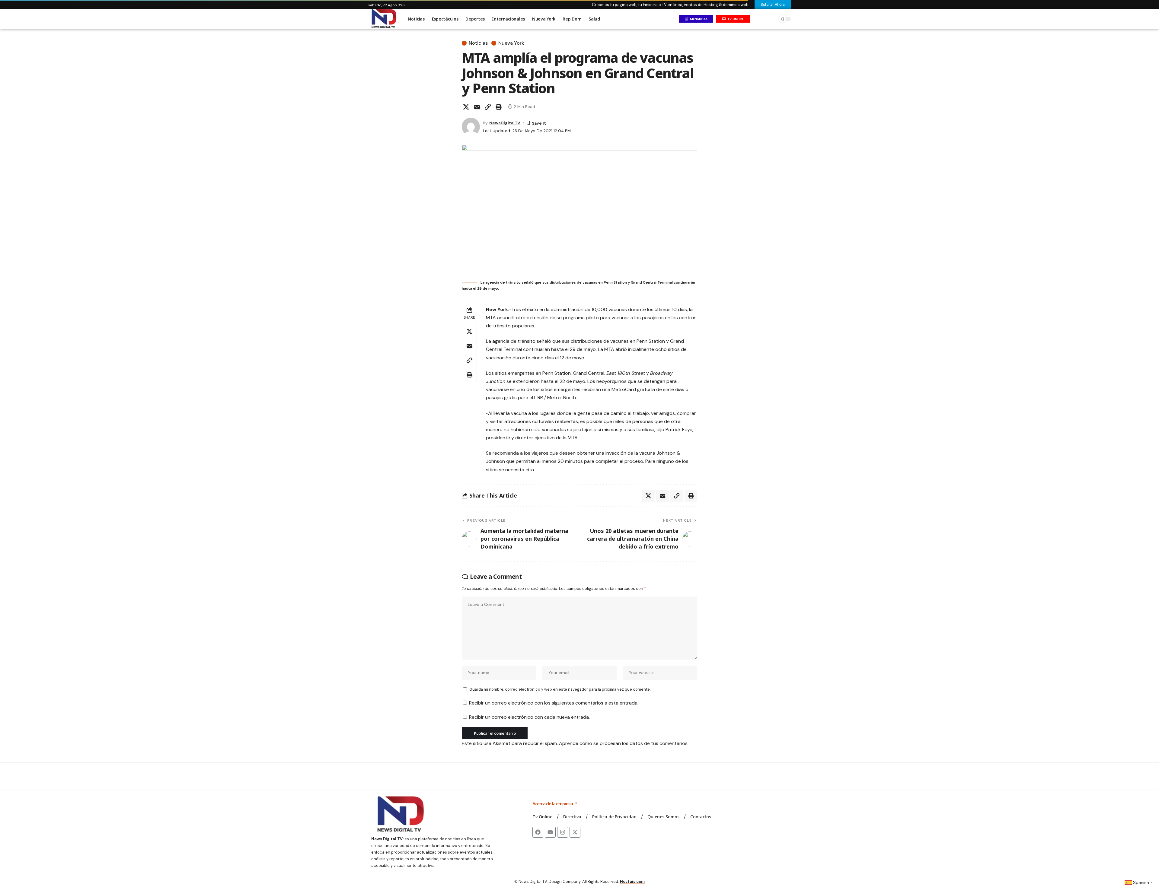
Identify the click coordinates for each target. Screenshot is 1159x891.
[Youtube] (550, 832)
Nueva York (511, 43)
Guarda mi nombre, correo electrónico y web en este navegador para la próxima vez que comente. (559, 689)
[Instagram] (562, 832)
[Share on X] (466, 107)
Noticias (478, 43)
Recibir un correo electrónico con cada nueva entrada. (529, 717)
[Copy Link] (488, 107)
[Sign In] (758, 19)
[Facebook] (537, 832)
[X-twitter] (575, 832)
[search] (771, 19)
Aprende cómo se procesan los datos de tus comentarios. (623, 743)
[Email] (477, 107)
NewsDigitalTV (504, 123)
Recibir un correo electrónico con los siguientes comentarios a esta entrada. (553, 703)
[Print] (498, 107)
